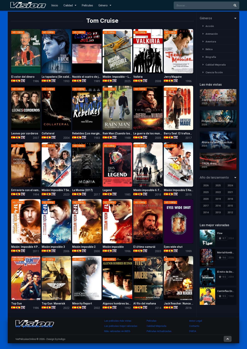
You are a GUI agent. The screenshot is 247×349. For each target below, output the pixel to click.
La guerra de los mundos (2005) (153, 133)
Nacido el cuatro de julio (87, 76)
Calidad (68, 5)
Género (103, 5)
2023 (206, 192)
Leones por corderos (24, 133)
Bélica (209, 49)
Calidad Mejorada (216, 64)
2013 (218, 212)
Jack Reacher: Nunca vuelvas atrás (186, 303)
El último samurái (144, 246)
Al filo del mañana (144, 303)
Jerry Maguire (173, 76)
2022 (218, 192)
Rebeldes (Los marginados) (89, 133)
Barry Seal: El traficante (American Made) (190, 133)
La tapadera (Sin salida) (57, 76)
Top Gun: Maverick (53, 303)
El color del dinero (23, 76)
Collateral (48, 133)
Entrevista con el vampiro (27, 190)
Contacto (194, 326)
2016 (218, 205)
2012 (230, 212)
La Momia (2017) (82, 190)
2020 (206, 198)
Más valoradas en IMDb (117, 331)
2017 (206, 205)
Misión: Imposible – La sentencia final (126, 76)
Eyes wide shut (173, 246)
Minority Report (82, 303)
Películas (87, 5)
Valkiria (138, 76)
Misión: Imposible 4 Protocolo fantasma (36, 246)
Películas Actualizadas (159, 331)
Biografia (211, 57)
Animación (212, 33)
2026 (206, 185)
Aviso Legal (195, 320)
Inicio (54, 5)
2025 (218, 185)
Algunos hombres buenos (119, 303)
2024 (230, 185)
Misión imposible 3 (53, 246)
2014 (206, 212)
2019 (218, 198)
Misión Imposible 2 (84, 246)
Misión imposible (113, 246)
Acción (210, 26)
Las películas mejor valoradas (120, 326)
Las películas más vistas (117, 320)
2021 (230, 192)
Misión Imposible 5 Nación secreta (185, 190)
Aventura (211, 41)
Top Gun (16, 303)
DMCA (192, 331)
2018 (230, 198)
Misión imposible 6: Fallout (150, 190)
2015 (230, 205)
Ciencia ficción (214, 72)
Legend (107, 190)
